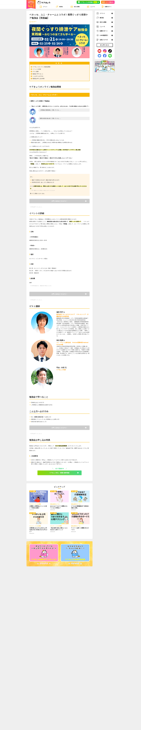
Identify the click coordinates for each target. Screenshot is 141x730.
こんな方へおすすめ (38, 76)
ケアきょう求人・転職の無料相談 (59, 472)
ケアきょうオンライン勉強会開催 (41, 66)
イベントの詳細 (37, 69)
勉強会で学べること (38, 73)
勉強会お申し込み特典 (38, 78)
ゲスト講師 (36, 71)
